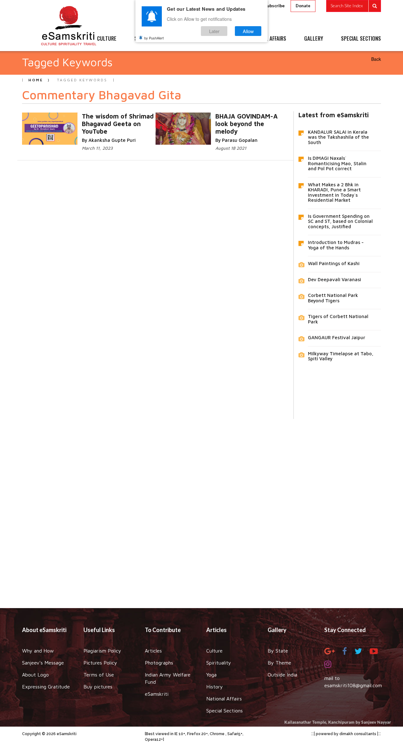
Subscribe (274, 5)
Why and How (38, 650)
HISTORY (220, 38)
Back (376, 59)
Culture (214, 650)
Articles (153, 650)
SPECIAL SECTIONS (361, 38)
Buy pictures (97, 686)
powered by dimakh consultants (346, 734)
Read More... (89, 122)
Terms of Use (98, 674)
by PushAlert (154, 37)
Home (35, 80)
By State (278, 650)
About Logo (35, 674)
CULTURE (106, 38)
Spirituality (218, 662)
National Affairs (224, 698)
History (214, 686)
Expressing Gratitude (46, 686)
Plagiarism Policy (102, 650)
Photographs (159, 662)
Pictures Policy (100, 662)
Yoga (211, 674)
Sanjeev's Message (43, 662)
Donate (303, 5)
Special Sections (224, 710)
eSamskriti (156, 694)
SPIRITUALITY (148, 38)
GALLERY (313, 38)
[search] (353, 6)
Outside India (282, 674)
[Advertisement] (201, 509)
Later (214, 31)
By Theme (279, 662)
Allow (248, 31)
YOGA (187, 38)
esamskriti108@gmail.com (353, 685)
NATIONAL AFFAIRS (266, 38)
